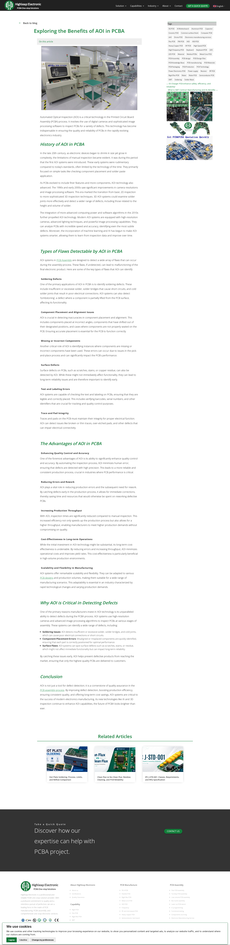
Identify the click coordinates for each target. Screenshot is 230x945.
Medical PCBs (192, 54)
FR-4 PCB (125, 890)
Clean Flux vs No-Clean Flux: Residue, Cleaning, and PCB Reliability (114, 778)
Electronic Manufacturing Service (182, 918)
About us (75, 890)
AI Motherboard (183, 29)
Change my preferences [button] (43, 940)
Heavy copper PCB (128, 915)
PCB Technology (203, 67)
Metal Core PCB (205, 54)
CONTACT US (173, 831)
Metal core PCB (127, 901)
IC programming (177, 908)
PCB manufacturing (194, 63)
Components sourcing (179, 915)
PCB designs (46, 577)
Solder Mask (189, 79)
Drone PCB (178, 37)
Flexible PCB (126, 894)
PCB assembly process (52, 690)
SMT (170, 79)
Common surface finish (189, 33)
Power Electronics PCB (177, 71)
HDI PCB (195, 41)
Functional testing (177, 911)
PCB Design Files (199, 58)
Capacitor (209, 29)
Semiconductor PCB (206, 75)
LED (211, 50)
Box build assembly (178, 901)
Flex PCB (172, 41)
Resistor (204, 71)
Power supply (193, 71)
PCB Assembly (64, 260)
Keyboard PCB (201, 50)
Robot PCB (193, 75)
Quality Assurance (78, 897)
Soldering (178, 79)
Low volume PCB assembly (180, 897)
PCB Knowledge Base (176, 63)
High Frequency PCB (176, 50)
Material (181, 54)
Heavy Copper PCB (176, 46)
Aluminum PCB (197, 29)
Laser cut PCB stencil (178, 904)
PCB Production (188, 67)
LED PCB (172, 54)
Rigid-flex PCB (76, 917)
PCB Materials (209, 63)
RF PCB (212, 71)
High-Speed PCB (200, 46)
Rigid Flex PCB (174, 75)
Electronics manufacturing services (198, 37)
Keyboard (190, 50)
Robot (184, 75)
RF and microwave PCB (130, 911)
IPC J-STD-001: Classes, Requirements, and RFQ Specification (162, 778)
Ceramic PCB (173, 33)
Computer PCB (206, 33)
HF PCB (188, 46)
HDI (188, 41)
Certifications (76, 894)
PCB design (186, 58)
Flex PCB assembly (177, 890)
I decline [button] (23, 940)
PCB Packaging (174, 67)
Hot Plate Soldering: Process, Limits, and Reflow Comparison (66, 778)
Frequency (125, 908)
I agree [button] (12, 940)
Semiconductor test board (131, 918)
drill (170, 37)
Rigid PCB (75, 910)
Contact (178, 6)
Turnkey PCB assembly (179, 894)
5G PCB (171, 29)
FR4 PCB (181, 41)
